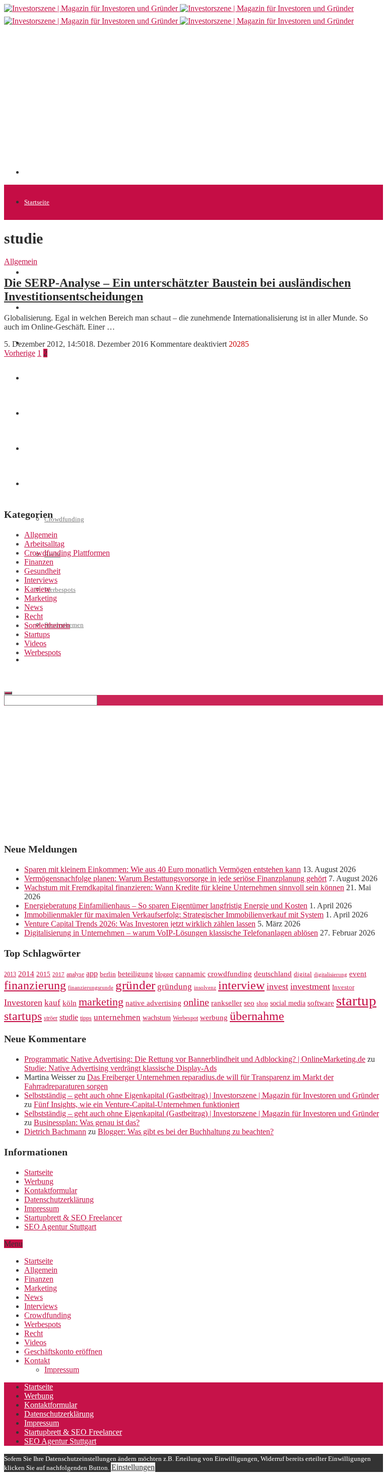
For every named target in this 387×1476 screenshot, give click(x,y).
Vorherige (19, 353)
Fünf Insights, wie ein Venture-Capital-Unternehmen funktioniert (136, 1104)
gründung (174, 986)
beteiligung (135, 974)
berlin (108, 974)
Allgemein (20, 261)
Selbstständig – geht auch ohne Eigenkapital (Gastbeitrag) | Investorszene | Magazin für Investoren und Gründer (201, 1095)
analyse (75, 974)
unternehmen (117, 1017)
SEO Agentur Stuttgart (60, 1226)
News (31, 308)
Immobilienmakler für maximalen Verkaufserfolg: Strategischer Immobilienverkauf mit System (174, 914)
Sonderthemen (47, 625)
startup (356, 1000)
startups (23, 1016)
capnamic (190, 974)
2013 (10, 974)
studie (68, 1017)
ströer (50, 1018)
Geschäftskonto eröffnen (57, 660)
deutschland (273, 973)
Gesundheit (42, 571)
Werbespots (60, 589)
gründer (135, 985)
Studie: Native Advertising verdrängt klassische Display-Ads (120, 1068)
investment (310, 986)
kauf (52, 1002)
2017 (58, 974)
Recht (33, 616)
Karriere (37, 589)
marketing (101, 1002)
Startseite (36, 202)
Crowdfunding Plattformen (67, 553)
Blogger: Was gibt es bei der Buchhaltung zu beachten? (186, 1131)
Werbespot (185, 1018)
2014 (26, 974)
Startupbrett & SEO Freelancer (73, 1217)
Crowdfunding (64, 519)
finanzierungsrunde (90, 987)
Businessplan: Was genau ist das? (87, 1122)
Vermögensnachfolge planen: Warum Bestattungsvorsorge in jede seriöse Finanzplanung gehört (175, 878)
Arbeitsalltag (44, 543)
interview (241, 985)
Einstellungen (133, 1467)
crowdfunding (230, 973)
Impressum (41, 1208)
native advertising (153, 1003)
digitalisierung (330, 974)
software (320, 1003)
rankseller (226, 1002)
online (196, 1001)
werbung (214, 1017)
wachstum (157, 1018)
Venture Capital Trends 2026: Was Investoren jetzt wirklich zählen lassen (139, 923)
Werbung (38, 1181)
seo (249, 1003)
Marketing (40, 598)
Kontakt (37, 1360)
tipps (86, 1018)
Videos (35, 643)
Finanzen (38, 562)
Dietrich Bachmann (55, 1131)
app (92, 973)
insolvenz (205, 987)
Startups (35, 272)
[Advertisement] (205, 104)
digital (303, 974)
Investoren (23, 1002)
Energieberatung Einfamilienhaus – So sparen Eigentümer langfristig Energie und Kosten (165, 905)
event (357, 974)
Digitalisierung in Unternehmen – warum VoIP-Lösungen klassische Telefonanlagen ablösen (171, 932)
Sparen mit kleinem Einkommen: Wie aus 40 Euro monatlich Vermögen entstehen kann (162, 869)
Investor (343, 987)
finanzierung (35, 985)
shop (262, 1003)
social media (287, 1003)
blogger (164, 974)
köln (69, 1003)
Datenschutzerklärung (59, 1199)
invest (277, 986)
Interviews (40, 580)
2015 (43, 974)
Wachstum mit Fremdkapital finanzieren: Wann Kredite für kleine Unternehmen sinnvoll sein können (184, 887)
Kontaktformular (50, 1190)
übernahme (257, 1016)
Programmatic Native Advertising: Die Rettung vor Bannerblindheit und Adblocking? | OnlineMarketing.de (194, 1059)
